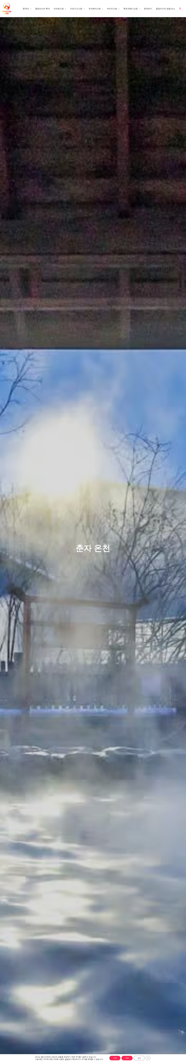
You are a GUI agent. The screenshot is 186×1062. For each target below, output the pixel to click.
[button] (180, 9)
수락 (115, 1058)
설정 (66, 1059)
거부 (127, 1058)
